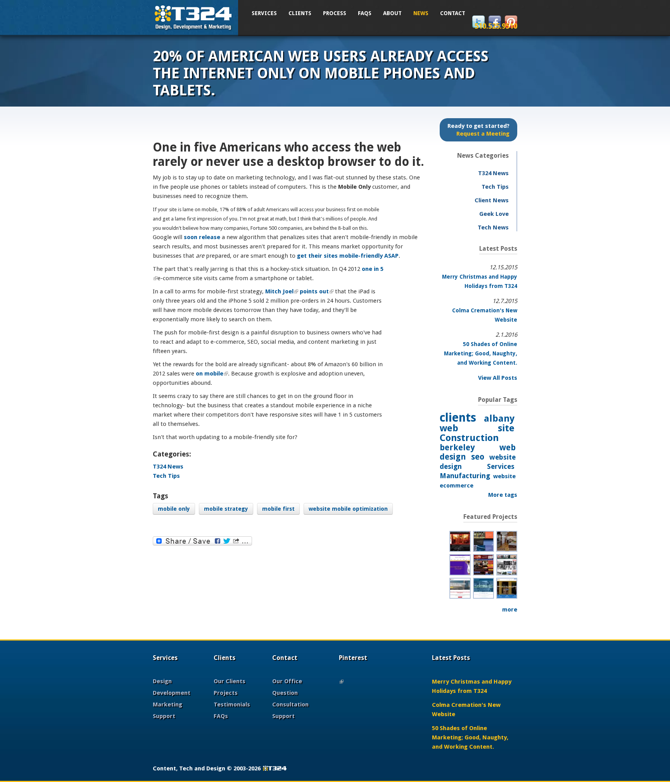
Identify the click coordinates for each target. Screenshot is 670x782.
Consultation (290, 704)
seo (477, 457)
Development (171, 692)
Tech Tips (166, 475)
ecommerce (456, 485)
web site (477, 428)
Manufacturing (465, 476)
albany (499, 418)
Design (162, 681)
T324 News (168, 466)
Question (285, 692)
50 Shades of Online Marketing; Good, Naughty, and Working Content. (480, 353)
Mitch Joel (281, 291)
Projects (226, 692)
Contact (452, 13)
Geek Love (494, 213)
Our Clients (229, 681)
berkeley (457, 447)
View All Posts (497, 377)
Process (334, 13)
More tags (502, 494)
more (509, 609)
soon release (202, 237)
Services (264, 13)
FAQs (364, 13)
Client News (492, 200)
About (392, 13)
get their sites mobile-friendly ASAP (348, 255)
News (420, 13)
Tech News (493, 227)
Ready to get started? (478, 129)
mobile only (174, 509)
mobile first (278, 509)
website (504, 476)
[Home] (193, 16)
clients (458, 417)
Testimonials (232, 704)
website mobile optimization (348, 509)
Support (164, 716)
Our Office (287, 681)
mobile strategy (226, 509)
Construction (469, 437)
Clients (299, 13)
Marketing (167, 704)
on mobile (212, 373)
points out (316, 291)
